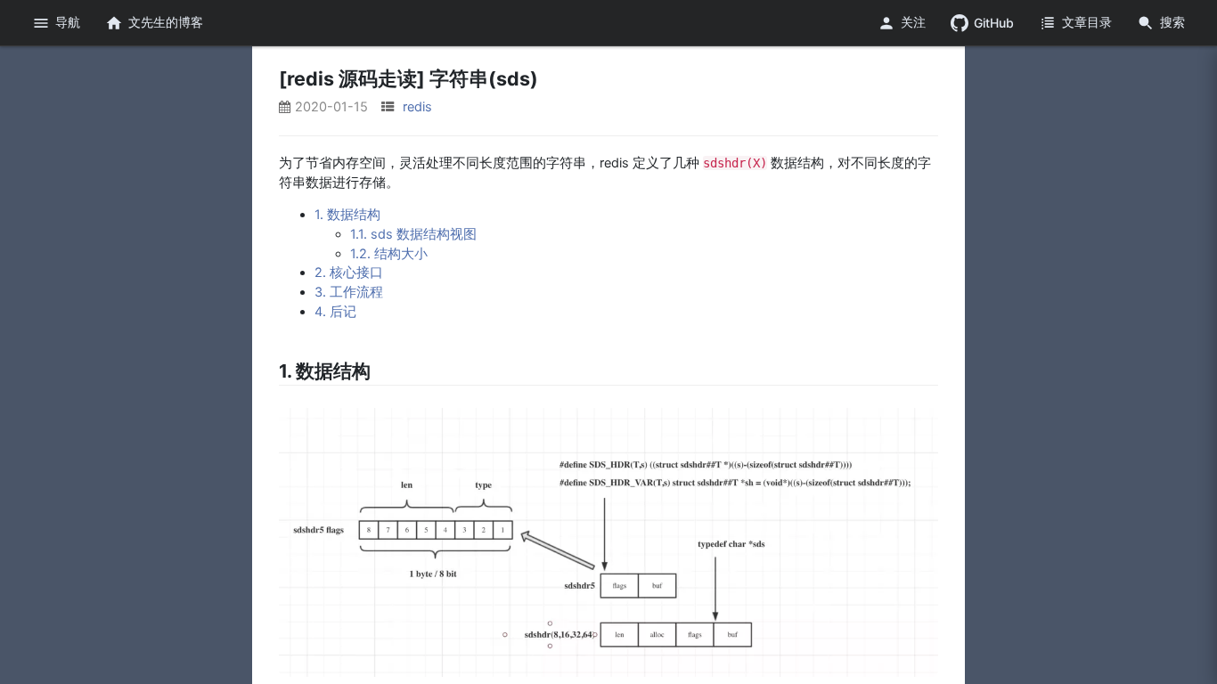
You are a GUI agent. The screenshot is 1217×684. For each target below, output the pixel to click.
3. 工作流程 (348, 292)
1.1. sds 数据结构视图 (413, 234)
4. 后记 (335, 312)
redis (417, 107)
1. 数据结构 (347, 215)
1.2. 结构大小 (389, 254)
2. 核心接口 (348, 273)
